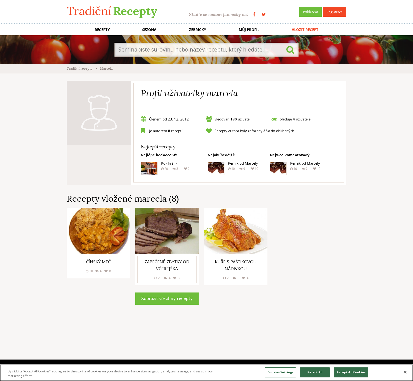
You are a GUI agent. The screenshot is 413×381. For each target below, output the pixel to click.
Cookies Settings (280, 372)
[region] (206, 372)
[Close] (405, 372)
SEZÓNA (149, 29)
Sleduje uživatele (295, 119)
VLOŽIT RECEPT (305, 29)
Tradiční (112, 11)
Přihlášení (310, 12)
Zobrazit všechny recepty (167, 298)
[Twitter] (263, 14)
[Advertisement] (310, 279)
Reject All (314, 372)
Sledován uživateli (232, 119)
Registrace (334, 12)
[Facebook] (254, 14)
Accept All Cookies (351, 372)
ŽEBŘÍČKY (197, 29)
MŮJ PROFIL (249, 29)
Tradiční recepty (80, 68)
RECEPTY (102, 29)
